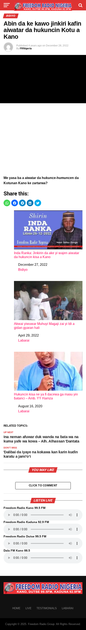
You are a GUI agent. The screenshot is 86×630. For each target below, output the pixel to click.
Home (16, 608)
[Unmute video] (43, 79)
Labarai (23, 340)
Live (28, 608)
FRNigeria (26, 48)
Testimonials (47, 608)
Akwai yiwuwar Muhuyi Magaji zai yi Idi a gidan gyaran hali (44, 325)
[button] (7, 203)
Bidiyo (23, 269)
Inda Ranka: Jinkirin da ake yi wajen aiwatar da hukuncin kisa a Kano (46, 255)
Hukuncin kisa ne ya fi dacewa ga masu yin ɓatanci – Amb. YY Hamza (46, 396)
